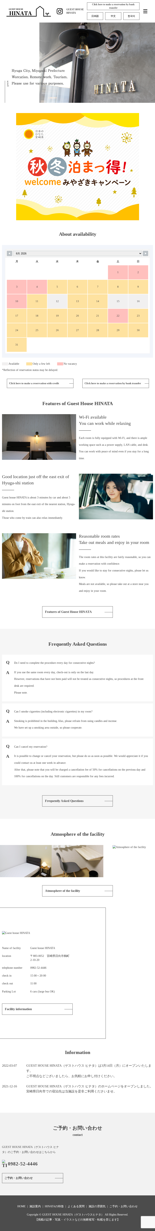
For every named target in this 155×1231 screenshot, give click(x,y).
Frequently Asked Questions (64, 801)
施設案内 (35, 1206)
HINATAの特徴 (54, 1206)
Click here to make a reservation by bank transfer (113, 6)
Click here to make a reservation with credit (34, 383)
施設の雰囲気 (97, 1206)
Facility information (18, 1009)
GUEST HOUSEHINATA (75, 11)
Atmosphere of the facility (62, 890)
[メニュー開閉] (145, 11)
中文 (113, 16)
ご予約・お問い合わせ (18, 1178)
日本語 (95, 16)
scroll (7, 84)
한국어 (131, 16)
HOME (21, 1206)
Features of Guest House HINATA (68, 611)
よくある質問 (76, 1206)
